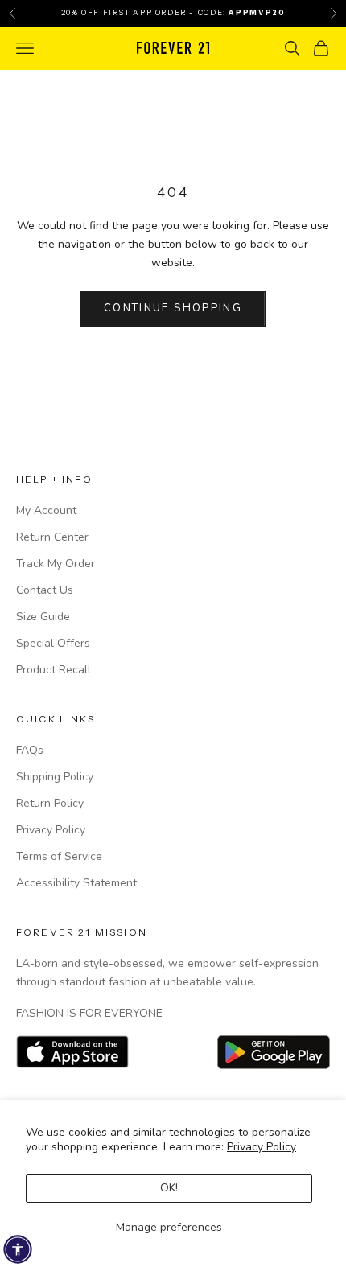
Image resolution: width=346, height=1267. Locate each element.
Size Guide (43, 616)
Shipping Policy (54, 776)
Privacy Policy (261, 1146)
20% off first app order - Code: (173, 12)
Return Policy (50, 803)
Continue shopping (173, 308)
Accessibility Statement (76, 883)
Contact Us (44, 590)
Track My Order (55, 563)
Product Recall (53, 669)
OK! (169, 1187)
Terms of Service (59, 856)
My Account (46, 510)
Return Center (52, 537)
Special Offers (53, 643)
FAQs (29, 750)
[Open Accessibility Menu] (17, 1249)
